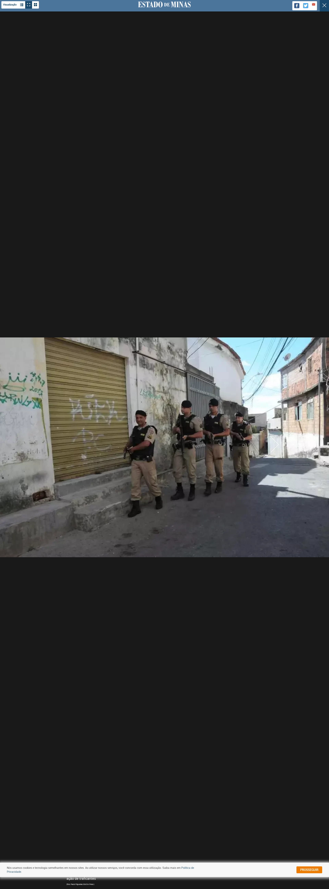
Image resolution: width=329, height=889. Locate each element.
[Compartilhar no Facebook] (296, 5)
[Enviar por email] (313, 4)
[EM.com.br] (164, 4)
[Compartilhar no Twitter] (305, 5)
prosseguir (309, 870)
